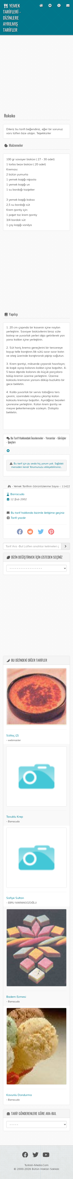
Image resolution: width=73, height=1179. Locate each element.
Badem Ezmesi (16, 997)
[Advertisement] (36, 76)
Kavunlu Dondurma (19, 1095)
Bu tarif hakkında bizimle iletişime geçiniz (37, 513)
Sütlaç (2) (12, 735)
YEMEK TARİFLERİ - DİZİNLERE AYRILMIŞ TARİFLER (12, 17)
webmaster (14, 740)
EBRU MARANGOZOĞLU (22, 902)
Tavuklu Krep (14, 816)
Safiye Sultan (15, 898)
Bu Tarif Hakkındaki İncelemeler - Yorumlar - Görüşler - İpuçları (36, 440)
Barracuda (17, 494)
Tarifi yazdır (18, 518)
